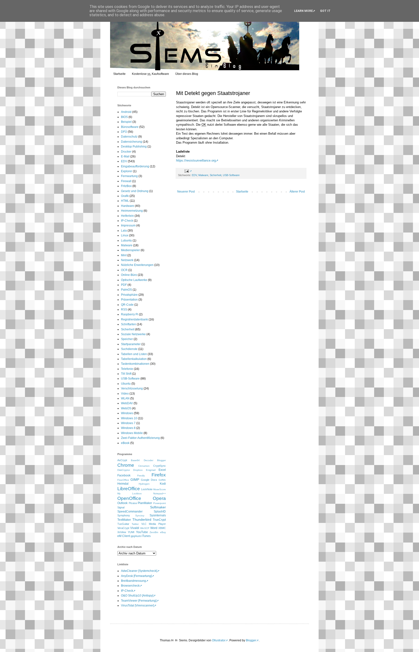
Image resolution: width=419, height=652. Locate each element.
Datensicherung (131, 141)
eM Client (123, 536)
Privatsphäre (129, 294)
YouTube (142, 532)
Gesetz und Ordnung (134, 191)
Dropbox (138, 470)
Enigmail (150, 470)
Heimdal (123, 483)
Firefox (159, 474)
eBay (163, 532)
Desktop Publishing (134, 146)
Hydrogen (144, 483)
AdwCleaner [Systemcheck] (139, 571)
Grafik (125, 196)
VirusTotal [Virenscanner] (137, 605)
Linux (124, 235)
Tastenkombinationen (135, 363)
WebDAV (127, 403)
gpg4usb (136, 536)
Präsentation (129, 299)
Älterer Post (297, 191)
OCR (124, 270)
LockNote (147, 489)
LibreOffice (128, 488)
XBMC (162, 528)
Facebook (123, 475)
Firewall (126, 181)
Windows (127, 413)
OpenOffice (129, 498)
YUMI (131, 532)
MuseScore (159, 489)
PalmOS (126, 289)
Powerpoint (159, 503)
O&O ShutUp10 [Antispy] (137, 595)
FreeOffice (123, 480)
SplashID (160, 511)
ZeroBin (154, 532)
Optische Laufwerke (134, 280)
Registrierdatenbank (134, 319)
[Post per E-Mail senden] (187, 171)
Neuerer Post (186, 191)
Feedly (141, 475)
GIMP (134, 479)
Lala (124, 230)
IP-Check (127, 220)
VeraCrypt (123, 528)
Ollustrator (219, 640)
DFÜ (124, 131)
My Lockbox (129, 493)
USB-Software (231, 175)
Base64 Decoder (142, 460)
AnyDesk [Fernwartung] (136, 576)
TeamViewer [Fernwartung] (138, 600)
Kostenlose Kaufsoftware (150, 74)
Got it (325, 11)
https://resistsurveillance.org (196, 160)
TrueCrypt (159, 519)
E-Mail (125, 156)
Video (125, 393)
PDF (124, 285)
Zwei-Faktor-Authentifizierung (140, 438)
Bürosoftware (129, 127)
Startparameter (131, 344)
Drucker (126, 151)
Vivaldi (134, 528)
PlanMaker (145, 503)
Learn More (303, 11)
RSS (124, 309)
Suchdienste (129, 349)
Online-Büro (129, 275)
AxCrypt (122, 460)
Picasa (133, 503)
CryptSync (159, 465)
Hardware (127, 206)
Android (126, 112)
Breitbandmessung (133, 580)
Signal (120, 507)
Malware (203, 175)
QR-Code (127, 304)
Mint (124, 255)
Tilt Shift (126, 373)
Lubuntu (126, 240)
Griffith (162, 480)
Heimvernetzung (132, 210)
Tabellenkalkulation (134, 359)
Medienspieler (130, 250)
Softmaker (158, 507)
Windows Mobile (132, 433)
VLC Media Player (153, 523)
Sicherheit (215, 175)
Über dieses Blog (186, 74)
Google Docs (149, 479)
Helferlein (127, 215)
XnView (121, 532)
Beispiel (126, 122)
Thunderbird (141, 519)
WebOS (126, 408)
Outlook (122, 503)
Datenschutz (129, 136)
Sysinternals (158, 515)
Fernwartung (129, 176)
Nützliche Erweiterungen (137, 265)
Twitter (135, 524)
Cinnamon (144, 466)
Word (153, 528)
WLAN (125, 398)
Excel (162, 470)
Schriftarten (128, 324)
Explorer (126, 171)
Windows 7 (128, 423)
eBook (125, 443)
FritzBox (126, 186)
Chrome (125, 465)
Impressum (128, 225)
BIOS (124, 117)
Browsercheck (130, 585)
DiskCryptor (123, 470)
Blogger (161, 460)
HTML (125, 200)
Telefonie (127, 369)
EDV (194, 175)
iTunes (146, 536)
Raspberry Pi (129, 314)
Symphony (123, 515)
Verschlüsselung (132, 388)
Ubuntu (126, 383)
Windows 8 (128, 428)
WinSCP (144, 528)
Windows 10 (129, 418)
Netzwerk (127, 260)
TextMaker (124, 519)
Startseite (119, 74)
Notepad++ (159, 493)
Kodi (163, 483)
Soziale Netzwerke (133, 334)
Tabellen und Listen (134, 354)
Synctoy (139, 515)
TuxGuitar (123, 523)
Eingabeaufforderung (135, 166)
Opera (159, 498)
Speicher (127, 339)
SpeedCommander (130, 511)
